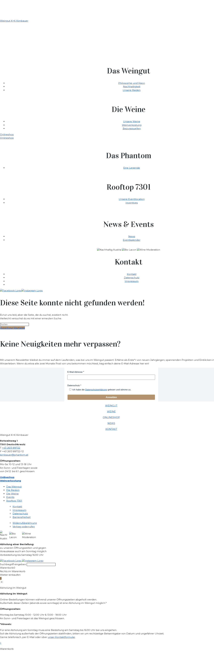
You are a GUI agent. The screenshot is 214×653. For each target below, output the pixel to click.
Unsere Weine (131, 121)
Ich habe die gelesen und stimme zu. (101, 389)
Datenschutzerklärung (96, 389)
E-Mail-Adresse (75, 372)
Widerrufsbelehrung (25, 522)
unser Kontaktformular (61, 637)
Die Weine (12, 493)
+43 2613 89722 (11, 447)
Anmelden (111, 397)
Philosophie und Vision (131, 83)
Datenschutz (131, 277)
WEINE (111, 411)
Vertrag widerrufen (24, 526)
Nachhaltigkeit (131, 86)
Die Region (12, 490)
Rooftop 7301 (14, 500)
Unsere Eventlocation (132, 199)
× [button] (0, 642)
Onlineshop (7, 134)
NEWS (111, 423)
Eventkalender (131, 239)
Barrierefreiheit (22, 517)
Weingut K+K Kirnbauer (14, 20)
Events (10, 497)
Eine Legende (131, 167)
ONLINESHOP (111, 417)
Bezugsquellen (132, 128)
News (131, 236)
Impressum (131, 281)
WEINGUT (111, 405)
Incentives (131, 202)
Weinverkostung (131, 125)
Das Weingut (14, 486)
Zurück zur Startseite (12, 327)
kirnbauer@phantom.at (14, 454)
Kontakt (131, 274)
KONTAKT (111, 429)
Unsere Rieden (132, 90)
